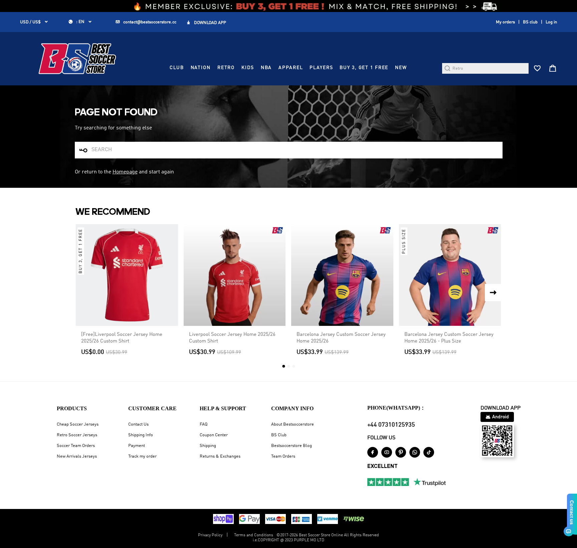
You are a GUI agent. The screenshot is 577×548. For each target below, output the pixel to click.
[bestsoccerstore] (77, 58)
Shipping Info (140, 435)
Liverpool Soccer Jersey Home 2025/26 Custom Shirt (232, 338)
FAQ (203, 424)
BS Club (278, 435)
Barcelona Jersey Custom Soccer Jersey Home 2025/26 (341, 338)
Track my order (142, 456)
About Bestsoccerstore (292, 424)
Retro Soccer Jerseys (77, 435)
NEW (401, 67)
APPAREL (290, 67)
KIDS (247, 67)
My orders (505, 22)
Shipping (208, 446)
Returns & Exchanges (220, 456)
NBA (266, 67)
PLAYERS (321, 67)
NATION (201, 67)
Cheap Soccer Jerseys (78, 424)
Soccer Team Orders (76, 446)
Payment (136, 446)
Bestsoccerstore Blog (291, 446)
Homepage (125, 172)
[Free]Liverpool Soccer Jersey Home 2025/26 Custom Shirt (121, 338)
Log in (551, 22)
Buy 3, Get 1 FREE (364, 67)
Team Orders (283, 456)
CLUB (177, 67)
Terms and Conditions (253, 535)
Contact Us (138, 424)
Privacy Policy (210, 535)
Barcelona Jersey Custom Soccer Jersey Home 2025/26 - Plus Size (449, 338)
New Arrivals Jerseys (77, 456)
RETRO (226, 67)
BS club (530, 22)
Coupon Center (214, 435)
